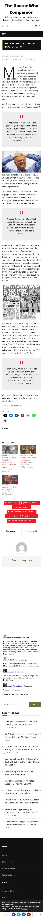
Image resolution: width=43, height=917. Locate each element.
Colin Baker (11, 502)
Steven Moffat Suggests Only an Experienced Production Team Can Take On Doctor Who (22, 812)
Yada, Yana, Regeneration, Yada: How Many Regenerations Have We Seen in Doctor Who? (21, 724)
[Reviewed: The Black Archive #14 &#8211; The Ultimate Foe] (10, 479)
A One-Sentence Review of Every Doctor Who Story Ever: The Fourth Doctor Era (22, 801)
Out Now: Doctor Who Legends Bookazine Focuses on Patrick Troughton (23, 792)
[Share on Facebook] (14, 914)
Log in (4, 855)
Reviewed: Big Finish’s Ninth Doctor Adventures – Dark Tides (20, 773)
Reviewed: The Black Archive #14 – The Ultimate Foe (10, 487)
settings (25, 909)
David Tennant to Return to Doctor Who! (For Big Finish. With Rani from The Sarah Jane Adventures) (22, 749)
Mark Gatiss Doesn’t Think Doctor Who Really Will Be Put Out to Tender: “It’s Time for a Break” (22, 762)
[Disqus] (21, 602)
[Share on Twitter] (19, 914)
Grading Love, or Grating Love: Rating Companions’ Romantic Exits (28, 458)
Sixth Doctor (29, 516)
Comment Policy (9, 891)
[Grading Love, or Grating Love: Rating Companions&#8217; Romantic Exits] (28, 449)
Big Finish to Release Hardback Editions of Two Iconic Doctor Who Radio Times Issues (23, 737)
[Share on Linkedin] (24, 914)
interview (14, 107)
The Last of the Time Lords (21, 520)
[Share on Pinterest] (29, 914)
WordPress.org (8, 875)
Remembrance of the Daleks (21, 511)
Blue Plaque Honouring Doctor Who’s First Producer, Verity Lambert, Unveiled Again (9, 461)
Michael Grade (21, 507)
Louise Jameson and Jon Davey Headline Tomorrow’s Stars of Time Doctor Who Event (22, 824)
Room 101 (13, 516)
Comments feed (9, 868)
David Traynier (17, 59)
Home (5, 897)
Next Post (31, 531)
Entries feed (7, 862)
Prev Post (12, 531)
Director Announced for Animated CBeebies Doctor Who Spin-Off (19, 782)
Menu (6, 34)
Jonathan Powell (29, 502)
